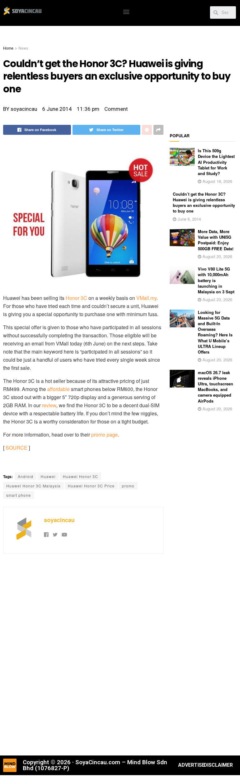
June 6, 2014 (188, 219)
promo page (104, 434)
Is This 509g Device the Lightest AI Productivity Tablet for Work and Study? (216, 162)
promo (128, 485)
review (49, 405)
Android (25, 476)
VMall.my (146, 297)
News (23, 48)
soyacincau (59, 520)
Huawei (48, 476)
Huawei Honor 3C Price (91, 485)
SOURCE (17, 447)
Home (8, 48)
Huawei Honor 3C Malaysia (33, 485)
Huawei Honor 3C (80, 476)
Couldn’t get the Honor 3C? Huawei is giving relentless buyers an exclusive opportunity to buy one (204, 202)
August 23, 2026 (216, 299)
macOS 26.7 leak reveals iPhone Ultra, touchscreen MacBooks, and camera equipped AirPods (215, 386)
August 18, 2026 (216, 181)
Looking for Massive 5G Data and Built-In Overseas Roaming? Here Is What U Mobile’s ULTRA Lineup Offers (215, 332)
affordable (58, 389)
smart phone (18, 495)
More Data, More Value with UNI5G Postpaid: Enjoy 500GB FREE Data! (215, 240)
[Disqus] (83, 654)
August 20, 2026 (216, 256)
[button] (126, 11)
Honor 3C (76, 297)
